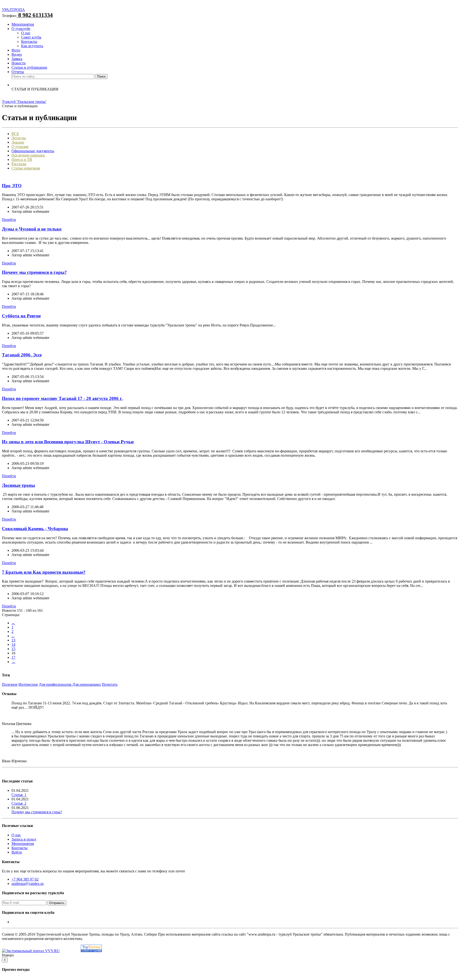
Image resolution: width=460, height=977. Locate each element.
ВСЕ (15, 134)
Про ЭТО (12, 185)
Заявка (17, 59)
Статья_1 (19, 795)
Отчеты (18, 72)
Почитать (109, 684)
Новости (19, 63)
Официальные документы (33, 151)
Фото (16, 50)
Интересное (28, 684)
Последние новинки (28, 155)
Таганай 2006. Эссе (22, 354)
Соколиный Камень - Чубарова (35, 528)
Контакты (29, 41)
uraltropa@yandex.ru (28, 884)
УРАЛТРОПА (13, 10)
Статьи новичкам (26, 168)
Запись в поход (24, 839)
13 (13, 640)
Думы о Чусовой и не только (32, 228)
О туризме (20, 147)
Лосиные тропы (18, 485)
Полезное (9, 684)
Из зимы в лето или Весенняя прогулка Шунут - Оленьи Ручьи (68, 441)
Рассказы (19, 164)
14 (13, 644)
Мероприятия (23, 24)
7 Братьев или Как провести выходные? (44, 572)
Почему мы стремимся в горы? (34, 272)
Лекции (18, 142)
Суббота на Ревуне (21, 315)
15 (13, 649)
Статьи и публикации (29, 67)
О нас (25, 33)
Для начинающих (86, 684)
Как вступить (32, 46)
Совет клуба (31, 37)
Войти (17, 852)
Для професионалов (55, 684)
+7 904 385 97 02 (25, 879)
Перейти (9, 220)
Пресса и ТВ (22, 159)
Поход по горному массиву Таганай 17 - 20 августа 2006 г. (62, 398)
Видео (17, 54)
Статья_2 (19, 803)
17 (13, 657)
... (13, 636)
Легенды (19, 138)
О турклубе (21, 29)
